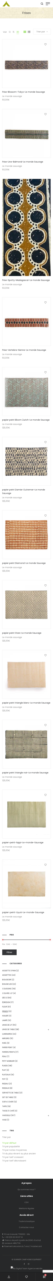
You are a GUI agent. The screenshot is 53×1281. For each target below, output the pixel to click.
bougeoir (6, 979)
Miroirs (5, 1038)
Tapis (4, 1106)
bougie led (7, 984)
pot (3, 1079)
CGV (26, 1202)
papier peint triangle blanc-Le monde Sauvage (26, 702)
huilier (5, 1015)
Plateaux (6, 1074)
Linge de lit (7, 1025)
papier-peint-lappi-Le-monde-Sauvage (22, 842)
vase (4, 1120)
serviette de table (10, 1092)
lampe (4, 1020)
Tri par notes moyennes (14, 1150)
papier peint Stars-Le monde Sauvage (21, 632)
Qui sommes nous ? (26, 1189)
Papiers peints (8, 1052)
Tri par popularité (11, 1146)
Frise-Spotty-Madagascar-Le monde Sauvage (26, 280)
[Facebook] (24, 1264)
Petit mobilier (8, 1061)
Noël (4, 1043)
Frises (5, 1011)
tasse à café (8, 1110)
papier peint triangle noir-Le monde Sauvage (25, 772)
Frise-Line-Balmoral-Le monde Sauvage (22, 161)
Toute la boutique (26, 1221)
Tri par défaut (9, 1142)
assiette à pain (9, 970)
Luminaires (7, 1034)
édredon (6, 1002)
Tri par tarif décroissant (14, 1160)
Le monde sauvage (12, 96)
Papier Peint (7, 1047)
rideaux (5, 1088)
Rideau (5, 1083)
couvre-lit (7, 993)
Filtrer (9, 952)
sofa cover (7, 1101)
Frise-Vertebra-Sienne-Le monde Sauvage (24, 350)
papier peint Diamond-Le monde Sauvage (24, 563)
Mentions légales (26, 1208)
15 (13, 31)
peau (4, 1056)
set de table (7, 1097)
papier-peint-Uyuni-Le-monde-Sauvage (23, 912)
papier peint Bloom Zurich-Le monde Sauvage (26, 419)
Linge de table (8, 1029)
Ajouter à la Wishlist (45, 44)
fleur (4, 1006)
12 (10, 31)
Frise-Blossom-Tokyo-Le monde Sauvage (23, 91)
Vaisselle (6, 1115)
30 (17, 31)
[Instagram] (28, 1264)
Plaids (5, 1065)
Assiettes (6, 975)
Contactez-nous (26, 1227)
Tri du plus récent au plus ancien (19, 1153)
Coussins (6, 988)
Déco (4, 997)
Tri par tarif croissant (13, 1157)
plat (4, 1070)
